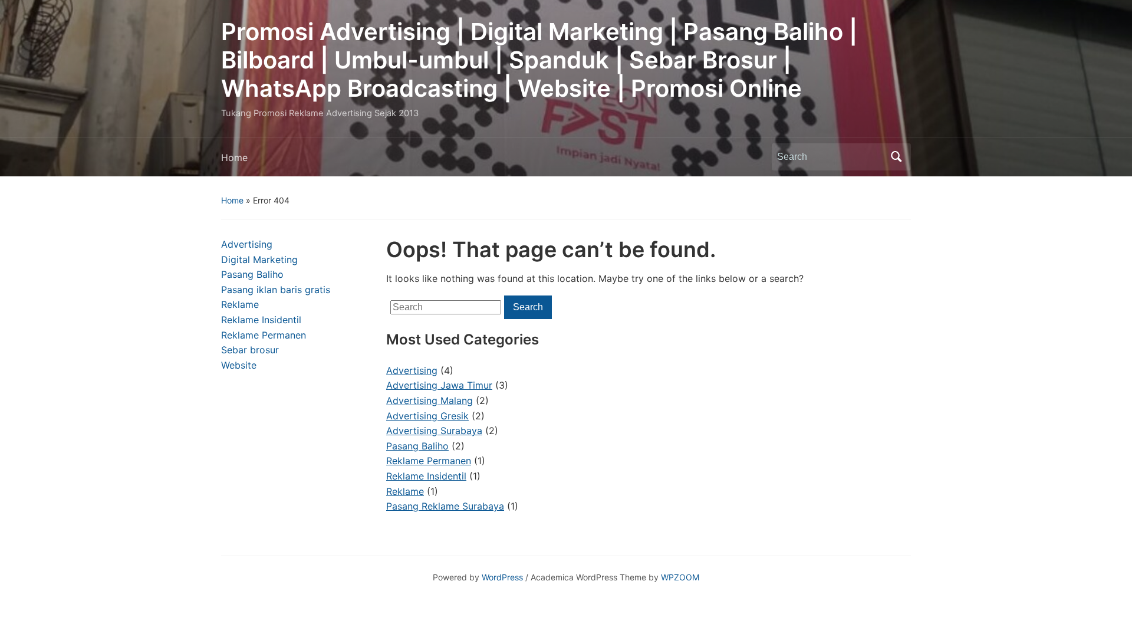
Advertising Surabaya (434, 430)
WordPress (502, 577)
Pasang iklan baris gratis (275, 289)
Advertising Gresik (427, 416)
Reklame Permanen (263, 335)
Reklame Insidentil (261, 320)
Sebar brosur (250, 350)
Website (238, 365)
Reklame (240, 304)
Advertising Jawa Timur (439, 385)
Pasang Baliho (252, 274)
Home (234, 157)
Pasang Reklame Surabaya (445, 506)
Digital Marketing (259, 259)
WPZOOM (680, 577)
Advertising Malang (429, 400)
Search (896, 157)
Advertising (246, 244)
